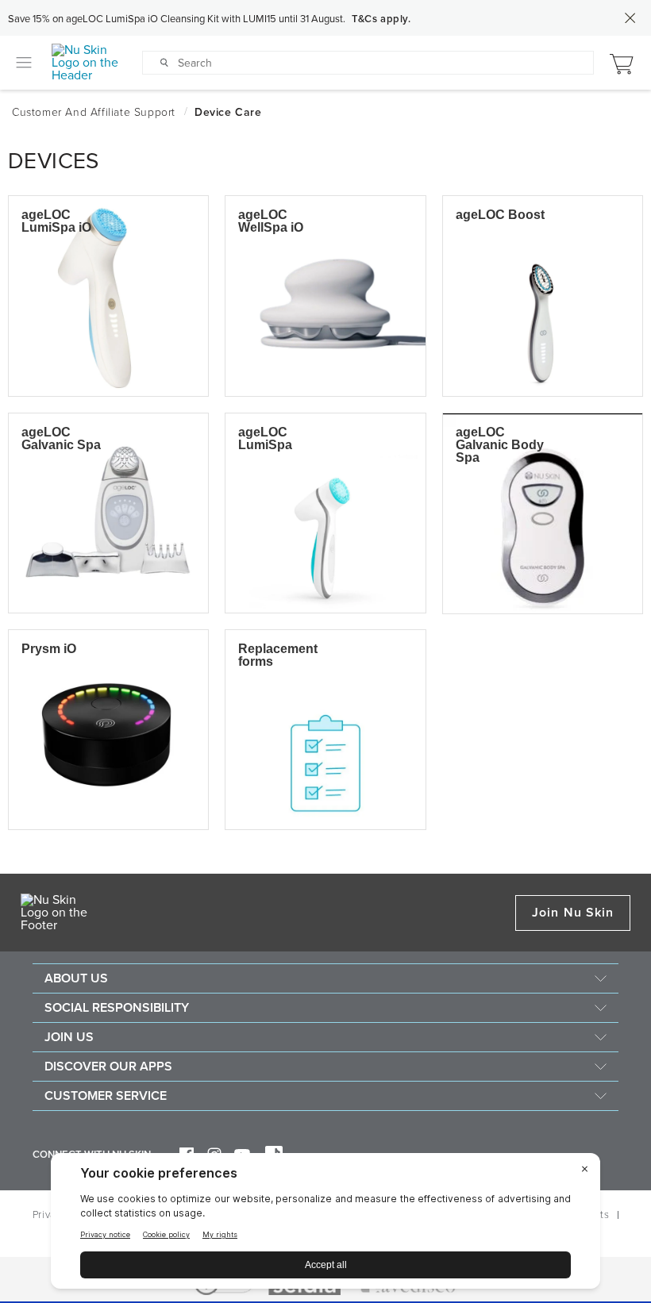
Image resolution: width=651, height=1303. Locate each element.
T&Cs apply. (381, 19)
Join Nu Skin (573, 913)
